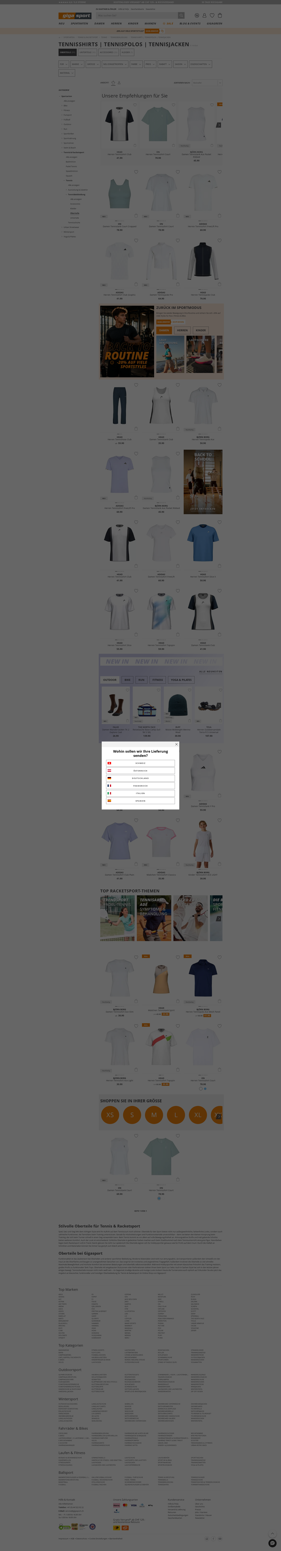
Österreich (140, 770)
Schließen (176, 744)
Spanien (141, 801)
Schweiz (141, 763)
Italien (140, 793)
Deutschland (140, 778)
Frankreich (140, 785)
